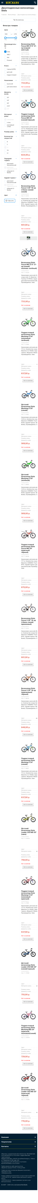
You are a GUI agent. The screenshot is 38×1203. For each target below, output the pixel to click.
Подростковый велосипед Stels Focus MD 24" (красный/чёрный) (28, 548)
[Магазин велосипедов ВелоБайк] (12, 2)
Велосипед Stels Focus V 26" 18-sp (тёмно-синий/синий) (28, 189)
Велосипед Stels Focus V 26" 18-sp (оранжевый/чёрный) (28, 691)
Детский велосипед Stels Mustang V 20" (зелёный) (28, 477)
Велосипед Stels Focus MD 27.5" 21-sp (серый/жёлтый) (29, 47)
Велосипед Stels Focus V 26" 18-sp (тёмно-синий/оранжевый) (28, 621)
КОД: (22, 54)
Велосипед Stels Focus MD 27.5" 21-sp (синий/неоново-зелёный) (29, 265)
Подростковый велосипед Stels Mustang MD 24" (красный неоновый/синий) (28, 1029)
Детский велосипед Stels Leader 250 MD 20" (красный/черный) (29, 1091)
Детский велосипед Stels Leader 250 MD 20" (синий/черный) (29, 966)
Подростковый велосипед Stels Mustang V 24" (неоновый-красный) (28, 895)
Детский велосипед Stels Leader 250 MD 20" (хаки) (29, 831)
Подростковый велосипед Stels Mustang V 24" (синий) (28, 761)
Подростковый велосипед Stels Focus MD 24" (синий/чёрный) (28, 117)
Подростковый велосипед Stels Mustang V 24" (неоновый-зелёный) (28, 336)
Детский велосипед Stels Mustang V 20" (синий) (28, 407)
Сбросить (11, 200)
